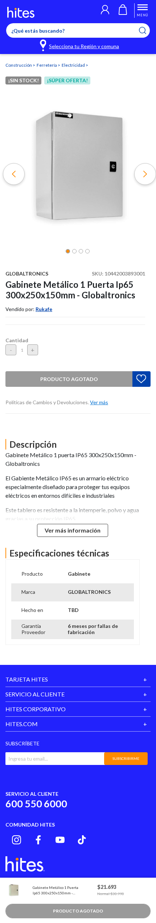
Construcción (19, 65)
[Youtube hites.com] (60, 839)
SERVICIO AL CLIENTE (35, 694)
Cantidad (16, 340)
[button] (105, 10)
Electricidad (74, 65)
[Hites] (20, 12)
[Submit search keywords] (147, 30)
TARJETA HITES (26, 679)
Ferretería (47, 65)
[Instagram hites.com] (16, 839)
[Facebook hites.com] (38, 839)
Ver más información (72, 530)
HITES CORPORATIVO (35, 708)
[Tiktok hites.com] (81, 839)
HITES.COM (21, 723)
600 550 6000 (36, 804)
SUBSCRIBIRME (125, 758)
